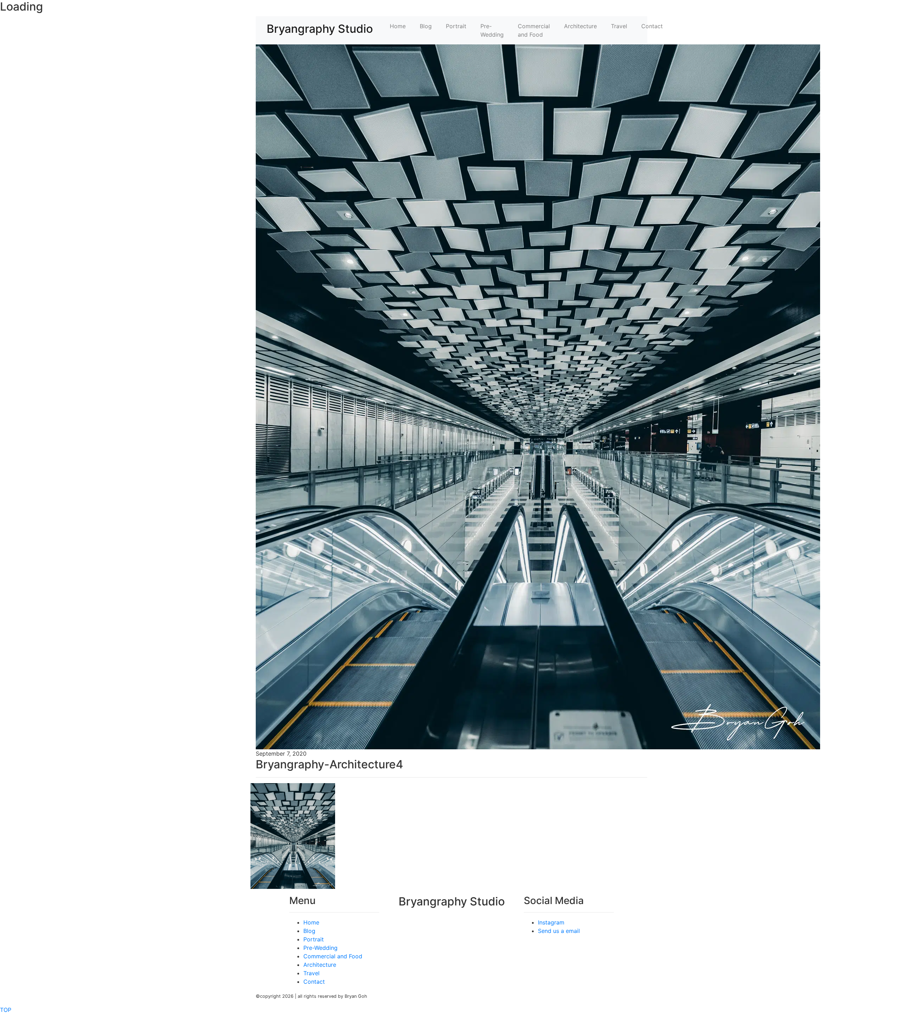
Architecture (580, 26)
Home (398, 26)
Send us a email (559, 930)
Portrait (456, 26)
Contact (652, 26)
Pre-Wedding (492, 30)
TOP (5, 1009)
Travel (619, 26)
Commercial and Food (534, 30)
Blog (426, 26)
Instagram (551, 922)
